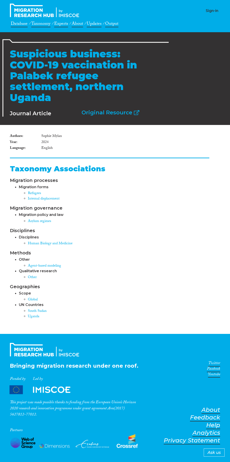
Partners (44, 389)
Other (32, 277)
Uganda (33, 317)
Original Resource (108, 112)
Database (19, 24)
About (77, 24)
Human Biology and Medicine (50, 244)
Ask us (214, 452)
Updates (94, 24)
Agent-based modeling (44, 266)
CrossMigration (46, 10)
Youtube (214, 375)
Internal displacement (44, 199)
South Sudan (37, 311)
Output (111, 24)
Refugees (34, 193)
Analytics (206, 432)
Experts (61, 24)
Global (33, 300)
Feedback (205, 417)
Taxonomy (41, 24)
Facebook (213, 369)
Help (213, 425)
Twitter (214, 364)
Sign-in (212, 11)
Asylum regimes (39, 221)
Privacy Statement (192, 440)
